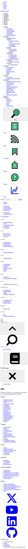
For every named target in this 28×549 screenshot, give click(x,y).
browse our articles (9, 394)
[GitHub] (12, 537)
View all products (5, 216)
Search (2, 199)
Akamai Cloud (7, 349)
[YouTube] (12, 515)
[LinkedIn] (12, 526)
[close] (12, 376)
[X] (12, 503)
